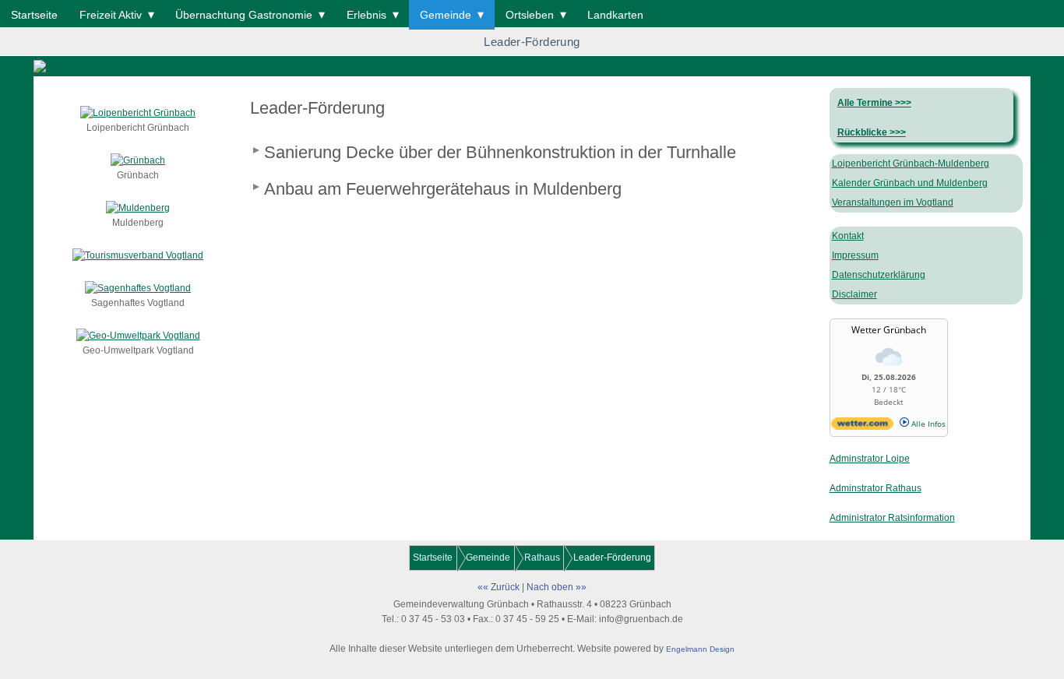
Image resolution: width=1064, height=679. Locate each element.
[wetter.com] (862, 426)
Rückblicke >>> (871, 132)
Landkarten (615, 15)
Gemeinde (445, 15)
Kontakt (848, 235)
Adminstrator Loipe (870, 458)
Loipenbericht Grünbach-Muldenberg (910, 163)
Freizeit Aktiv (110, 15)
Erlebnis (366, 15)
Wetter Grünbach (888, 329)
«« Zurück (498, 587)
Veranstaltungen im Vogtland (892, 202)
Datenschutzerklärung (878, 274)
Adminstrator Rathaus (875, 488)
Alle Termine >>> (874, 102)
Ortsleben (530, 15)
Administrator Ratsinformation (892, 517)
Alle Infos (927, 423)
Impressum (855, 255)
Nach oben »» (557, 587)
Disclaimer (854, 294)
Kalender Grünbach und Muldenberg (910, 183)
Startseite (34, 15)
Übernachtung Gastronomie (243, 15)
